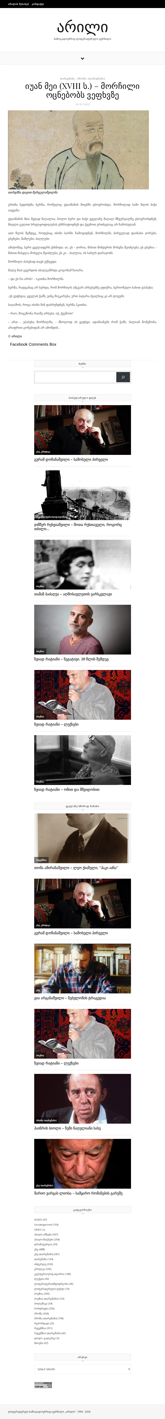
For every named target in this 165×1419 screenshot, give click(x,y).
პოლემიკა (40, 1303)
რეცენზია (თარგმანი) (47, 1333)
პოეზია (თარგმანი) (46, 1298)
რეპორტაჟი (41, 1323)
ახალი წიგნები (43, 1239)
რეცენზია (40, 1328)
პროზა (38, 1313)
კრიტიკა (39, 1269)
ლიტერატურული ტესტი (49, 1289)
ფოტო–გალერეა (45, 1338)
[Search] (123, 377)
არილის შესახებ (18, 3)
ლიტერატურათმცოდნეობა (51, 1284)
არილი (82, 26)
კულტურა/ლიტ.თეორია (49, 1274)
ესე (36, 1249)
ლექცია (39, 1279)
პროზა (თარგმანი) (91, 78)
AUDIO (38, 1219)
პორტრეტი (41, 1308)
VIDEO (38, 1229)
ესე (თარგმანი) (43, 1254)
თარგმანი (67, 78)
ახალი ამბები (43, 1234)
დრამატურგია (43, 1244)
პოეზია (38, 1293)
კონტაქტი (38, 3)
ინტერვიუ (40, 1264)
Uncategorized (43, 1224)
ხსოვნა (38, 1343)
